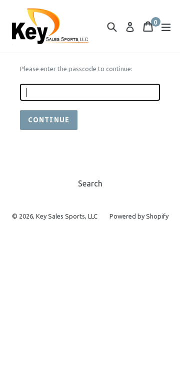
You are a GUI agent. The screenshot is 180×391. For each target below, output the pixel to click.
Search (90, 183)
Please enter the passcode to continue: (76, 68)
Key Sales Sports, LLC (67, 216)
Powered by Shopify (139, 216)
